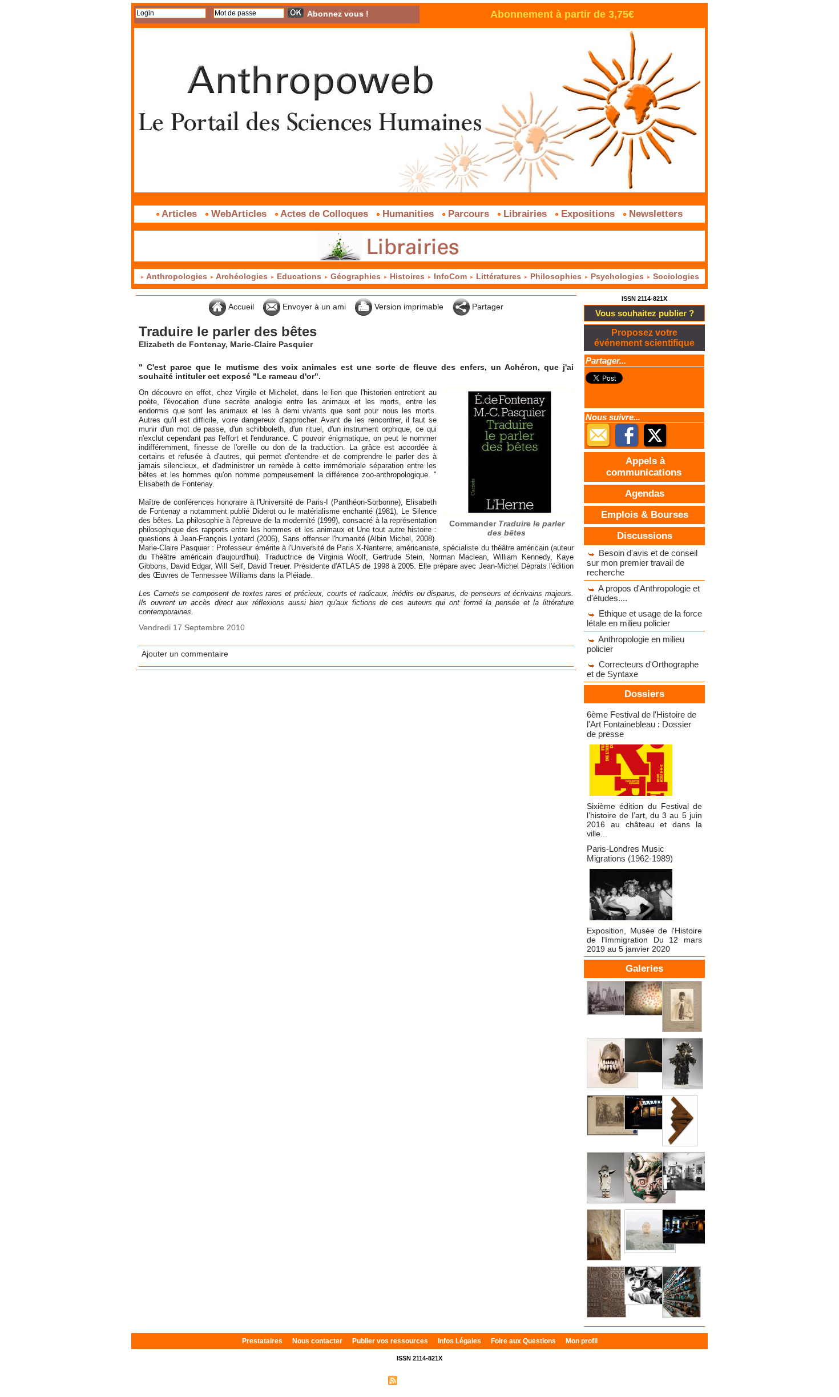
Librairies (525, 213)
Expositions (588, 213)
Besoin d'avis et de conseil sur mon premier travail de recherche (642, 562)
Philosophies (556, 276)
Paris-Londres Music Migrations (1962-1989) (630, 853)
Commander (506, 528)
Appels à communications (643, 467)
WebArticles (238, 213)
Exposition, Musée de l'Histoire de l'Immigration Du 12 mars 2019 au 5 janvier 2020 (644, 939)
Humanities (408, 213)
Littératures (498, 276)
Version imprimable (407, 306)
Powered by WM (468, 1380)
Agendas (644, 493)
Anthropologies (176, 276)
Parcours (468, 213)
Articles (179, 213)
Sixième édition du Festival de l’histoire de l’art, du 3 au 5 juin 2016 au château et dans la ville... (644, 820)
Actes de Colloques (324, 213)
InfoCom (450, 276)
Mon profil (582, 1341)
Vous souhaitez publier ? (644, 313)
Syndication (418, 1380)
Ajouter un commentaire (185, 653)
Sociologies (675, 276)
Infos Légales (460, 1341)
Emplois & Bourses (644, 514)
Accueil (240, 306)
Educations (299, 276)
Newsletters (654, 213)
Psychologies (617, 276)
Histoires (407, 276)
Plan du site (364, 1380)
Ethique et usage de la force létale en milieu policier (644, 618)
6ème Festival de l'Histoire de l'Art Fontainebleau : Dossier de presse (641, 724)
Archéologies (242, 276)
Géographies (355, 276)
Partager (486, 306)
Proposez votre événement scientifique (644, 338)
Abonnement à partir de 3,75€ (562, 14)
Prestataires (263, 1341)
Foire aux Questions (524, 1341)
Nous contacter (318, 1341)
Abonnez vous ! (338, 13)
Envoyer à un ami (313, 306)
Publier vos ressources (391, 1341)
